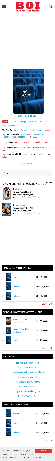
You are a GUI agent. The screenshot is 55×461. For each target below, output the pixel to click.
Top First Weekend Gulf (27, 396)
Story (41, 121)
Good (37, 142)
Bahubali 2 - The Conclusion (20, 321)
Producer (33, 121)
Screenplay (23, 121)
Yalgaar (5, 136)
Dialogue (11, 125)
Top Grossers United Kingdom (27, 391)
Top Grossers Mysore (27, 386)
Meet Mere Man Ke (20, 136)
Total (46, 142)
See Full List (47, 130)
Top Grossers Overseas (27, 367)
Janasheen (36, 130)
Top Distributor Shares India (27, 362)
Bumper (17, 142)
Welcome (25, 130)
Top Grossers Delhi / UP (27, 377)
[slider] (31, 197)
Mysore (7, 173)
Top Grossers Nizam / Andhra (27, 381)
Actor (5, 121)
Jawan (16, 276)
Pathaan (16, 295)
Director (14, 121)
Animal (16, 286)
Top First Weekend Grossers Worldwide (28, 372)
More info (37, 457)
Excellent (28, 142)
